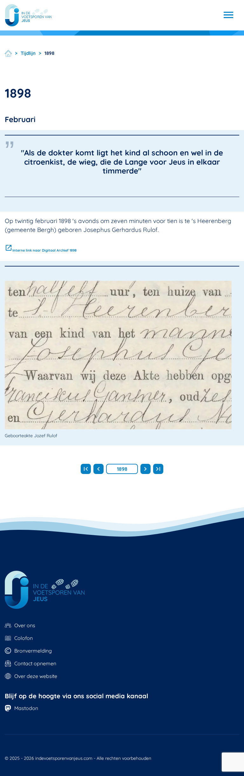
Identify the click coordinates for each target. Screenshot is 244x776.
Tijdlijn (28, 53)
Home (8, 53)
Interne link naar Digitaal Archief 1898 (41, 250)
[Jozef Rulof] (28, 15)
